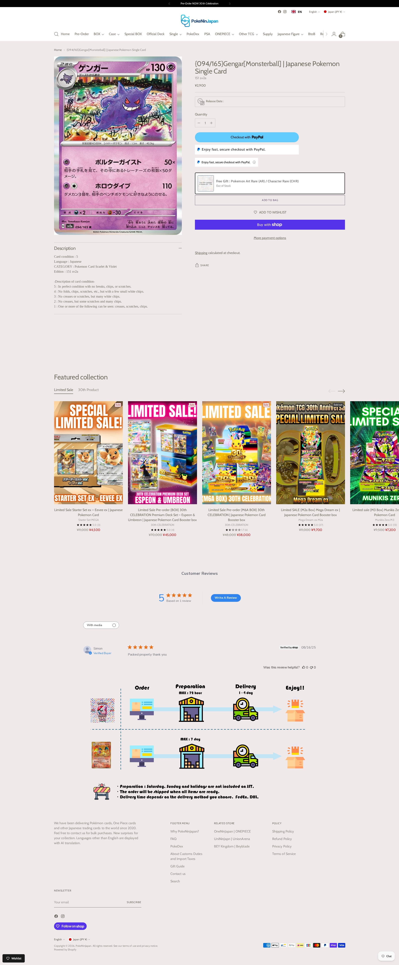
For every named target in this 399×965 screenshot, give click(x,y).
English (313, 11)
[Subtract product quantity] (199, 123)
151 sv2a (200, 78)
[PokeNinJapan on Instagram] (285, 11)
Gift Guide (177, 866)
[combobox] (296, 11)
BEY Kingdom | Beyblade (232, 846)
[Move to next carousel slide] (341, 350)
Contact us (178, 874)
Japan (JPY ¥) (335, 11)
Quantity (201, 114)
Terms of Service (284, 854)
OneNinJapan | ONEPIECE (232, 831)
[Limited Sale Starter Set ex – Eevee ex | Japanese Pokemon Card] (88, 452)
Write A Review (226, 598)
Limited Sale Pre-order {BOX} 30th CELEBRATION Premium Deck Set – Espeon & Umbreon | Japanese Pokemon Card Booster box (162, 515)
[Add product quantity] (211, 123)
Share (204, 265)
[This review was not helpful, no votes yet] (311, 667)
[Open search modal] (56, 34)
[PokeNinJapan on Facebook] (279, 11)
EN (300, 12)
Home (58, 50)
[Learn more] (254, 162)
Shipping (201, 253)
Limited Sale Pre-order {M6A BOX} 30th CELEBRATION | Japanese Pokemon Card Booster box (237, 515)
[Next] (229, 3)
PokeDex (176, 846)
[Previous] (169, 3)
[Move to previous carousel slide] (331, 350)
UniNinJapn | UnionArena (232, 839)
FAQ (173, 839)
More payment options (270, 238)
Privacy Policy (282, 846)
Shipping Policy (283, 831)
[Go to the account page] (334, 34)
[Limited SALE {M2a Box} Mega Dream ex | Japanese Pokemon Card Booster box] (310, 452)
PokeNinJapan (83, 945)
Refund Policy (282, 839)
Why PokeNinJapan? (184, 831)
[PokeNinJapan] (199, 21)
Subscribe (134, 902)
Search (175, 881)
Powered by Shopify (65, 949)
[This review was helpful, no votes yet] (303, 667)
